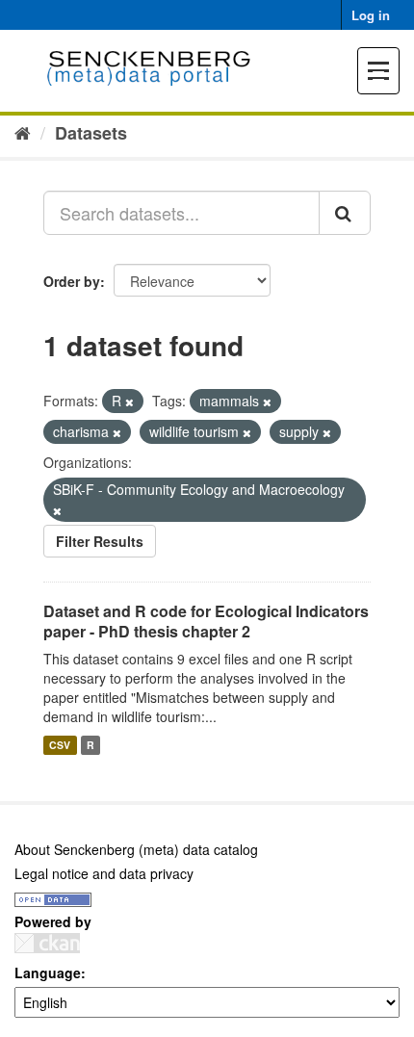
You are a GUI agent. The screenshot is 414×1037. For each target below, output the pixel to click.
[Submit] (345, 213)
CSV (59, 745)
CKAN (47, 943)
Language (47, 972)
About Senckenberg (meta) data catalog (136, 849)
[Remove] (129, 401)
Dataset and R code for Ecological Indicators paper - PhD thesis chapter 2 (206, 621)
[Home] (22, 131)
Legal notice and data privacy (104, 873)
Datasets (91, 132)
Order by (71, 281)
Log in (370, 15)
